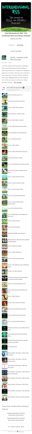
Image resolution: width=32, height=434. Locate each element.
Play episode (18, 82)
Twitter (12, 426)
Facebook (17, 426)
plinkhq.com (21, 431)
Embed (22, 426)
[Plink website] (17, 432)
